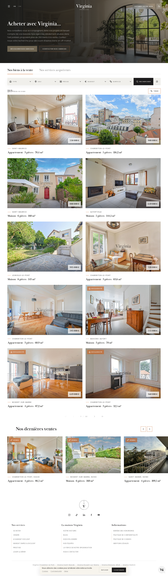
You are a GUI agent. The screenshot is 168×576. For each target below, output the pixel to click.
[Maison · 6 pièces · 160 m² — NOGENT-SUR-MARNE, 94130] (93, 454)
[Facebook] (91, 515)
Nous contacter (70, 552)
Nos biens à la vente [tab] (20, 70)
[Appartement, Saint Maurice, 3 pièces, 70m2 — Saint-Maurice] (44, 120)
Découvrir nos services (22, 49)
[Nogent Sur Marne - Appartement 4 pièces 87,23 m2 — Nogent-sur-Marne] (44, 373)
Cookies (45, 571)
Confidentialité (56, 571)
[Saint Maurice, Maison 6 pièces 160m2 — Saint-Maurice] (44, 183)
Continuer (119, 570)
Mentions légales (121, 543)
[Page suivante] (94, 416)
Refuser (104, 570)
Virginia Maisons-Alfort (111, 565)
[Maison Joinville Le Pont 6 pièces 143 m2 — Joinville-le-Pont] (44, 247)
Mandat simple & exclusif (24, 543)
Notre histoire (69, 531)
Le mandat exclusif (21, 539)
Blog (65, 535)
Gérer (66, 571)
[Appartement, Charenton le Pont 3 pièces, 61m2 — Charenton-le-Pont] (44, 310)
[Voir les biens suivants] (149, 429)
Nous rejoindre (70, 539)
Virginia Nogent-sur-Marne (88, 565)
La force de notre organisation (77, 547)
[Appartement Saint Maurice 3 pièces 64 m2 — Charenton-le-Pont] (123, 247)
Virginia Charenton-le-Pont (43, 565)
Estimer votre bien (144, 6)
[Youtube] (99, 515)
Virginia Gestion (129, 565)
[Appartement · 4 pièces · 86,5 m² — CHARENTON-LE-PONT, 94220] (34, 454)
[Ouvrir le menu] (9, 6)
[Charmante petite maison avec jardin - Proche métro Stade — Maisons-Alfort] (123, 310)
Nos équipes (68, 543)
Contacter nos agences (55, 49)
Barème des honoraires (123, 531)
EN (20, 6)
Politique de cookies (122, 539)
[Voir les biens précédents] (143, 429)
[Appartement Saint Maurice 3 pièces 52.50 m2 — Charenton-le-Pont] (123, 373)
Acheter (17, 531)
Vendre (16, 535)
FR (15, 6)
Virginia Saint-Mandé (65, 565)
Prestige (17, 547)
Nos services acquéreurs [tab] (54, 70)
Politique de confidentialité (125, 535)
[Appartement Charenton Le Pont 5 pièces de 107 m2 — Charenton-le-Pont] (123, 120)
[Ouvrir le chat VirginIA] (161, 569)
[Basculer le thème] (159, 6)
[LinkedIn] (84, 515)
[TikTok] (77, 515)
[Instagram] (69, 515)
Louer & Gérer (19, 552)
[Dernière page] (102, 416)
